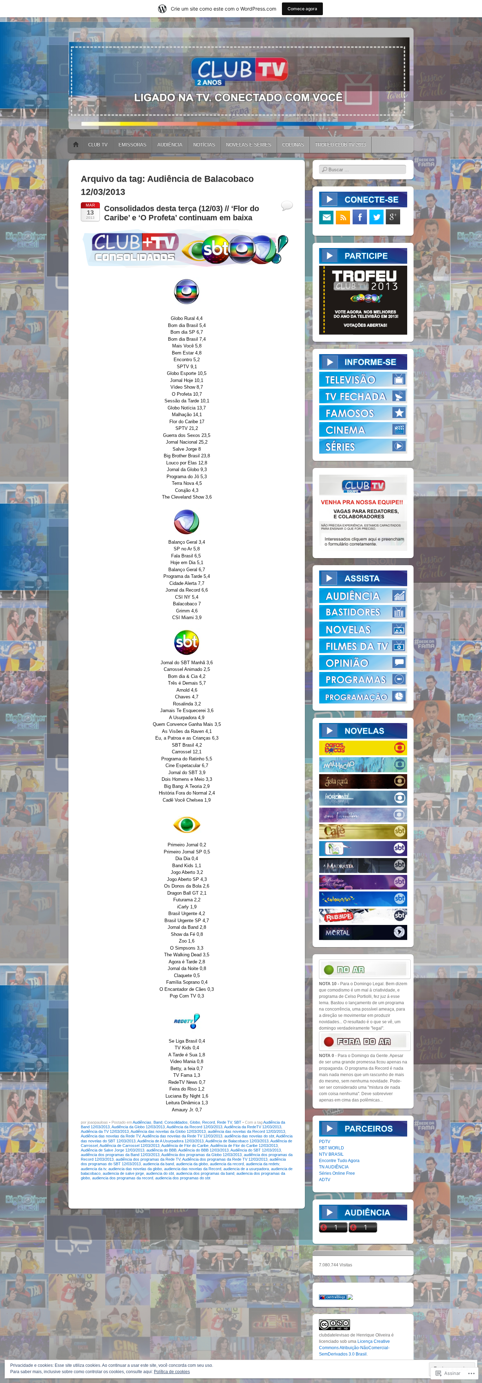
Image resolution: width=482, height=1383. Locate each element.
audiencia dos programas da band (205, 1173)
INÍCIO (76, 145)
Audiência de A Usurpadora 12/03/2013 (170, 1141)
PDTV (324, 1141)
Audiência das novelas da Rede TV (110, 1136)
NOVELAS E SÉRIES (248, 144)
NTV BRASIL (331, 1154)
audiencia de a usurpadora (246, 1169)
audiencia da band (158, 1164)
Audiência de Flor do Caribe (185, 1145)
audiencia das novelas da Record (192, 1169)
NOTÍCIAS (204, 144)
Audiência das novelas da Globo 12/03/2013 (168, 1131)
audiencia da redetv (262, 1164)
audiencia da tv (93, 1169)
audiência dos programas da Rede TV (148, 1159)
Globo (195, 1122)
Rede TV (224, 1122)
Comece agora (302, 8)
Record (208, 1122)
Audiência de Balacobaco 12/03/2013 (237, 1141)
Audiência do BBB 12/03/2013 (203, 1150)
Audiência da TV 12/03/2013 (105, 1131)
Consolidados (176, 1122)
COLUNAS (293, 144)
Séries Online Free (337, 1173)
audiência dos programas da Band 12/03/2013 (120, 1155)
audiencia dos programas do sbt (182, 1178)
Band (157, 1122)
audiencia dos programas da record (122, 1178)
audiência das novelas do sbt (249, 1136)
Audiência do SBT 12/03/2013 (255, 1150)
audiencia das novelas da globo (135, 1169)
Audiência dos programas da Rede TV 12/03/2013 (224, 1159)
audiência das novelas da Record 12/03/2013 (246, 1131)
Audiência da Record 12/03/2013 (194, 1127)
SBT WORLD (331, 1148)
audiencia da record (227, 1164)
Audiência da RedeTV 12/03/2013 (252, 1127)
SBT (237, 1122)
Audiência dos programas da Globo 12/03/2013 (201, 1155)
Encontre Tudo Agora (339, 1160)
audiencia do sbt (160, 1173)
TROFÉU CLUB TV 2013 (340, 144)
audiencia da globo (192, 1164)
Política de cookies (172, 1371)
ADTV (324, 1179)
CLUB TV (98, 144)
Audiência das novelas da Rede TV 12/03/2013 (182, 1136)
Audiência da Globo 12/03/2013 (138, 1127)
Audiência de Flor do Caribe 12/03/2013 (244, 1145)
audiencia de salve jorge (123, 1173)
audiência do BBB (161, 1150)
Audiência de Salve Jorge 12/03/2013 (112, 1150)
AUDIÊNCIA (169, 144)
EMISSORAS (132, 144)
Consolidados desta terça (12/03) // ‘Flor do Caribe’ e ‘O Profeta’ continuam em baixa (181, 213)
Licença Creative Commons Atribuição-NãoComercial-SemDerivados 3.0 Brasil (354, 1348)
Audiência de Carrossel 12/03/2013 (129, 1145)
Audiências (142, 1122)
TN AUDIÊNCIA (334, 1167)
